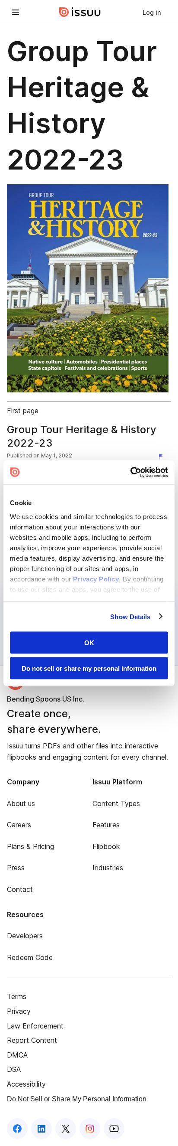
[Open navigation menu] (15, 12)
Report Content (32, 1040)
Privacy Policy (96, 578)
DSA (14, 1069)
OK (89, 642)
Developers (25, 935)
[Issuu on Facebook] (17, 1128)
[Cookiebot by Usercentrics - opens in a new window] (130, 472)
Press (16, 867)
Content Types (116, 803)
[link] (152, 12)
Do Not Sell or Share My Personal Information (76, 1099)
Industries (107, 867)
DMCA (17, 1055)
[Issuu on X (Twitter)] (65, 1128)
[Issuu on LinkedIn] (41, 1128)
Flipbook (106, 846)
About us (21, 803)
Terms (16, 996)
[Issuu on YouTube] (114, 1128)
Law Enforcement (35, 1026)
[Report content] (162, 456)
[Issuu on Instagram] (89, 1128)
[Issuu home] (80, 12)
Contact (20, 889)
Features (106, 824)
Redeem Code (30, 957)
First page (22, 410)
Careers (19, 824)
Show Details (130, 616)
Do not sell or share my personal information (89, 668)
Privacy (19, 1011)
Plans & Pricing (30, 846)
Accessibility (26, 1084)
